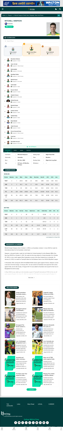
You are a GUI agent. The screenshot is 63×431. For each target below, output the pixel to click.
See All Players (32, 146)
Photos (28, 150)
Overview (7, 150)
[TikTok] (29, 422)
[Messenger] (36, 422)
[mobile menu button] (2, 9)
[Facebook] (15, 422)
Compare (10, 26)
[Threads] (47, 422)
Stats (15, 150)
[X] (26, 422)
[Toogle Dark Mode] (56, 9)
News (21, 150)
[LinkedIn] (40, 422)
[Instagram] (22, 422)
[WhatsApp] (33, 422)
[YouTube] (19, 422)
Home (4, 15)
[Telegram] (43, 422)
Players (10, 15)
